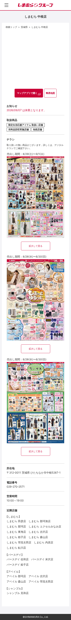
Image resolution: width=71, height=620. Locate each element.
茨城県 (24, 27)
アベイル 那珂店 (16, 576)
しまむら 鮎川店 (16, 547)
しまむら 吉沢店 (38, 531)
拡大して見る (35, 245)
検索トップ (11, 27)
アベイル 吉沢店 (38, 576)
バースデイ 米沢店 (42, 559)
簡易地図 (50, 93)
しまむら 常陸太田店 (19, 542)
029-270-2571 (16, 486)
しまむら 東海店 (16, 531)
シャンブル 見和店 (18, 593)
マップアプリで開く (27, 93)
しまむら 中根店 (39, 27)
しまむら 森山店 (38, 537)
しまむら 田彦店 (16, 521)
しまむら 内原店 (43, 542)
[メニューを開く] (6, 5)
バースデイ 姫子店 (18, 564)
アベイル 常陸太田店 (41, 581)
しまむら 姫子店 (16, 537)
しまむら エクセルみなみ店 (45, 526)
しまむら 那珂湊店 (40, 521)
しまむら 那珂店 (16, 526)
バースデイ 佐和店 (18, 559)
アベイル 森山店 (16, 581)
